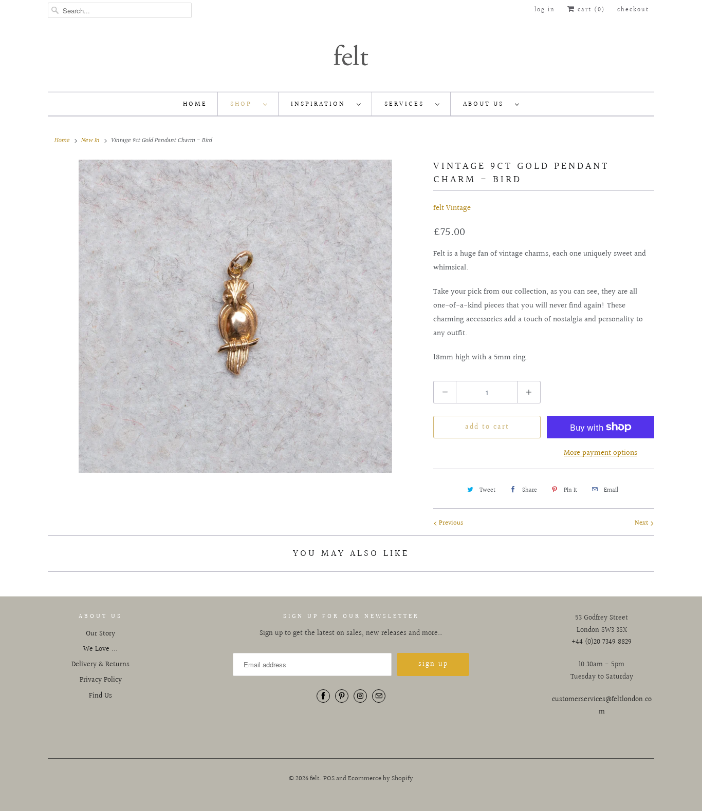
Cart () (590, 10)
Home (195, 104)
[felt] (351, 54)
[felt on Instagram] (360, 696)
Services (407, 104)
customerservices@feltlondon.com (602, 706)
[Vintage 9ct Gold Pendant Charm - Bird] (235, 316)
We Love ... (100, 649)
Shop (244, 104)
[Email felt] (378, 696)
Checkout (633, 10)
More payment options (600, 453)
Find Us (100, 696)
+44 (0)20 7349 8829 (601, 642)
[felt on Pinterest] (341, 696)
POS (329, 779)
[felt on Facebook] (323, 696)
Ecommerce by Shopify (380, 779)
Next (642, 523)
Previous (450, 523)
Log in (544, 10)
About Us (486, 104)
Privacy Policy (101, 680)
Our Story (100, 634)
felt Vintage (452, 208)
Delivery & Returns (100, 664)
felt (315, 779)
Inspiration (321, 104)
